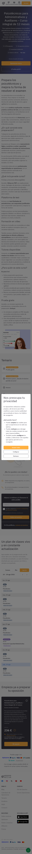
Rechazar (16, 456)
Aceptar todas (16, 447)
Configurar (16, 452)
